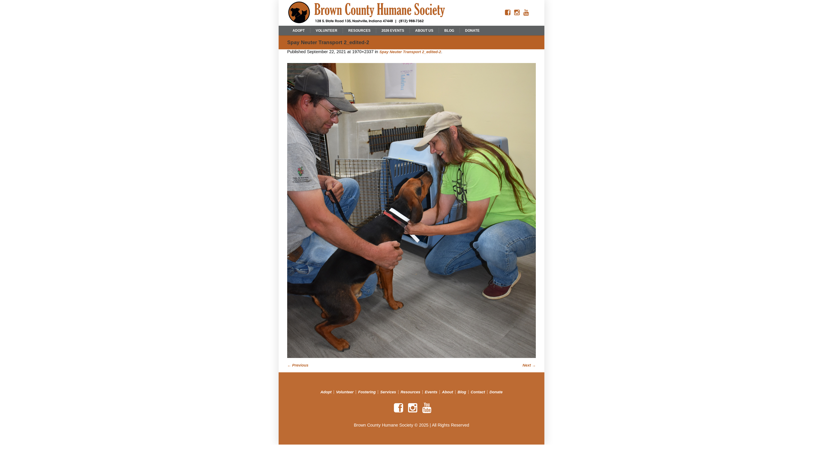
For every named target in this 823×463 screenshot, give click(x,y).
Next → (529, 365)
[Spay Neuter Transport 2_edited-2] (411, 210)
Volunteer (345, 392)
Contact (478, 392)
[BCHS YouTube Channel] (526, 12)
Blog (462, 392)
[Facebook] (508, 12)
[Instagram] (517, 12)
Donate (496, 392)
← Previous (297, 365)
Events (431, 392)
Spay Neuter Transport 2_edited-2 (410, 52)
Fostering (367, 392)
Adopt (326, 392)
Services (388, 392)
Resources (410, 392)
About (447, 392)
